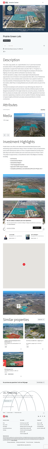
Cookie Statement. (11, 224)
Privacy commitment (20, 442)
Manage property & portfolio (25, 426)
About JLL (39, 423)
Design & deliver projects (25, 428)
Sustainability (39, 426)
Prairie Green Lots (18, 412)
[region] (24, 224)
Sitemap (4, 430)
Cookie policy (37, 442)
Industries (22, 431)
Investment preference (7, 428)
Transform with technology (25, 430)
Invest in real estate (24, 424)
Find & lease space (23, 423)
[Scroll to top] (44, 413)
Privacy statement (11, 442)
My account (5, 424)
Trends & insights (23, 433)
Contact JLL (39, 424)
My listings (5, 426)
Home (4, 412)
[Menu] (43, 2)
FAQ (3, 423)
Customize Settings (11, 228)
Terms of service (29, 442)
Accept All (37, 227)
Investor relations (40, 428)
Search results (10, 412)
